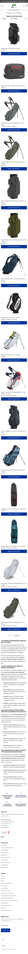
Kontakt (3, 878)
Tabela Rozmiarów (5, 890)
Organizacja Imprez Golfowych (8, 895)
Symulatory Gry (5, 886)
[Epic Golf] (14, 5)
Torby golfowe (4, 850)
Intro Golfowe (4, 888)
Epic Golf (6, 949)
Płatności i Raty (5, 903)
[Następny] (26, 34)
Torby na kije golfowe (17, 12)
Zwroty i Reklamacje (6, 905)
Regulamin (3, 908)
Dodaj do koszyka (14, 53)
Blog (2, 876)
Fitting (2, 881)
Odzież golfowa (5, 852)
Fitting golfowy (4, 867)
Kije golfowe (4, 845)
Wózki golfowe (4, 865)
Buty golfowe (4, 860)
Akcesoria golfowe (5, 862)
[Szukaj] (4, 5)
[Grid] (24, 18)
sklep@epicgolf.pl (5, 827)
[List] (26, 18)
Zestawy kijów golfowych (7, 847)
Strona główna (9, 12)
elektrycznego (12, 678)
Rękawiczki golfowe (6, 857)
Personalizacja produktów (7, 898)
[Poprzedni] (2, 34)
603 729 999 (4, 825)
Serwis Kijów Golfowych (7, 883)
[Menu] (1, 5)
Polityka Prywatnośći (6, 910)
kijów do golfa (14, 648)
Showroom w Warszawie (7, 893)
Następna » (17, 635)
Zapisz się (6, 930)
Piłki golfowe (4, 855)
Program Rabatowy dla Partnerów (9, 900)
